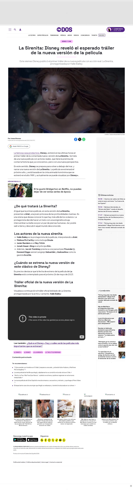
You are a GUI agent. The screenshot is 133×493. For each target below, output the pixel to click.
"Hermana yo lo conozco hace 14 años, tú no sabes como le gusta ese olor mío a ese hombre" (107, 344)
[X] (53, 440)
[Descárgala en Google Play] (19, 440)
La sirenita (39, 352)
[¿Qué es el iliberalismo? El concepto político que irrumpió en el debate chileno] (110, 409)
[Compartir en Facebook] (75, 139)
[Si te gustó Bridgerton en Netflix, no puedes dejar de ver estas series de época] (20, 190)
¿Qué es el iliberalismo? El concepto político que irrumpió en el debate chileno (110, 422)
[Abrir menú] (10, 29)
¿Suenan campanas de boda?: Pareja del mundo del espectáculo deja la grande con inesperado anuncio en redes (45, 422)
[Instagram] (49, 440)
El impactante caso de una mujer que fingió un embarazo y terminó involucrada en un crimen (44, 385)
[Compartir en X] (79, 139)
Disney (28, 352)
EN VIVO (101, 35)
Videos (76, 35)
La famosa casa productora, (27, 153)
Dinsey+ (18, 352)
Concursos (85, 35)
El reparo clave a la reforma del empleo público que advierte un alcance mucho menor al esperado (67, 422)
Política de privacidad (33, 462)
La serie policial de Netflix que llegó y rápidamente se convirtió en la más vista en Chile (42, 372)
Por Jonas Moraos (14, 138)
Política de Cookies (19, 462)
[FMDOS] (64, 29)
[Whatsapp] (64, 440)
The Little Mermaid (54, 352)
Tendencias (54, 35)
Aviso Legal (44, 462)
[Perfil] (20, 29)
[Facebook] (45, 440)
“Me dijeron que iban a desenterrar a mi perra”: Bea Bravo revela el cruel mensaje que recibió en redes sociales (88, 422)
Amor (70, 35)
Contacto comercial (56, 462)
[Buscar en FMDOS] (15, 29)
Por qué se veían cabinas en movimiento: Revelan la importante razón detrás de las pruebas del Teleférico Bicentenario (23, 422)
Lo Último (32, 35)
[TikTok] (56, 440)
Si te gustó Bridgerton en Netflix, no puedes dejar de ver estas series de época (57, 190)
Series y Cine (66, 41)
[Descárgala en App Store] (32, 440)
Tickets (94, 35)
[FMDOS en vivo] (109, 30)
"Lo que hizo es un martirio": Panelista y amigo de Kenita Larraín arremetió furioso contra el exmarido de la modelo (107, 355)
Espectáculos (42, 35)
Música (63, 35)
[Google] (42, 440)
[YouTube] (60, 440)
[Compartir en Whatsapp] (83, 139)
